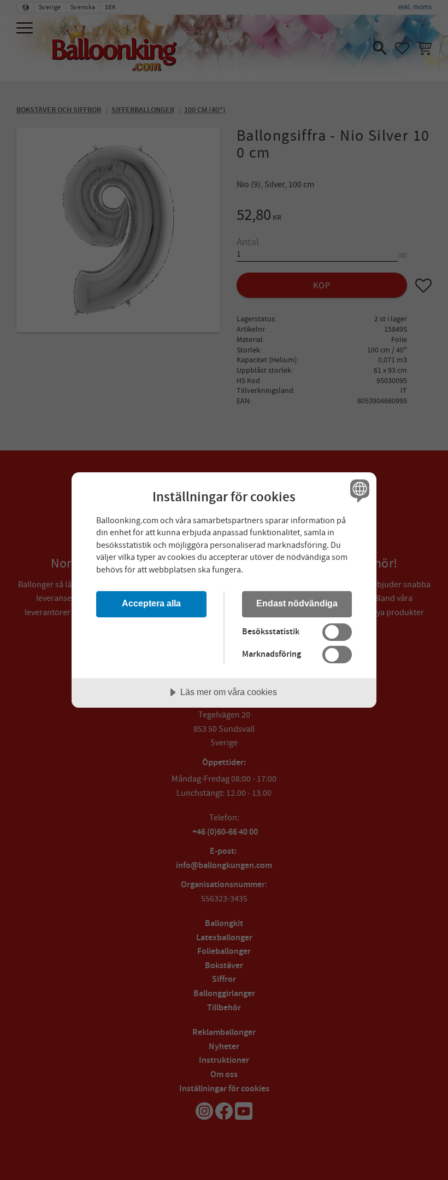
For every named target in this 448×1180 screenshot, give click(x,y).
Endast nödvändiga (297, 603)
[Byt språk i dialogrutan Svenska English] (358, 491)
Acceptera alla (151, 603)
